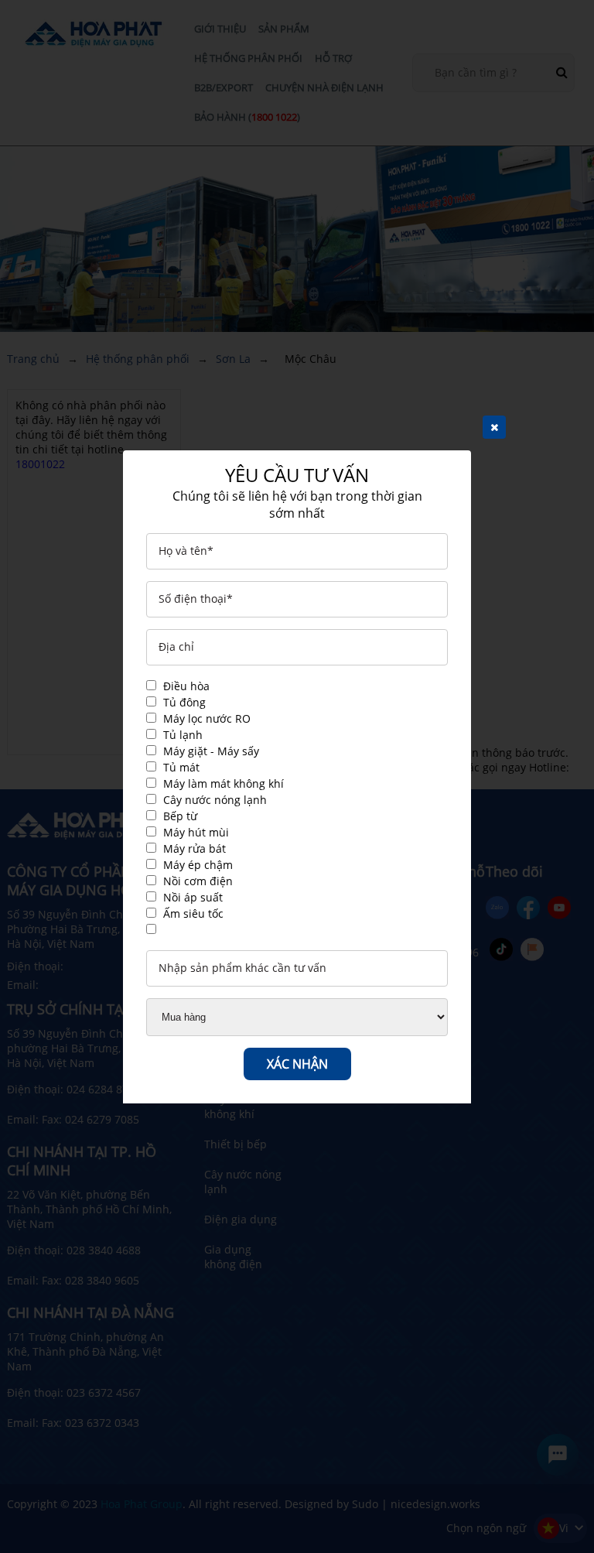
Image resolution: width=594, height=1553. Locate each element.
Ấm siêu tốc (193, 913)
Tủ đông (184, 702)
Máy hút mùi (196, 832)
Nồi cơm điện (198, 881)
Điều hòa (186, 686)
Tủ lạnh (183, 734)
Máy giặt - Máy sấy (211, 751)
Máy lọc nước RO (207, 718)
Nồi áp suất (193, 897)
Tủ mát (181, 767)
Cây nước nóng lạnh (215, 799)
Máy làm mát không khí (223, 783)
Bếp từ (180, 816)
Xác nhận (297, 1063)
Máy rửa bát (194, 848)
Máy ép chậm (198, 864)
